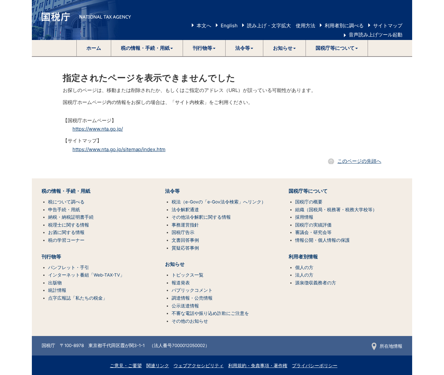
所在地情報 (391, 346)
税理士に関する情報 (68, 224)
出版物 (55, 282)
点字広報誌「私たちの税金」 (77, 298)
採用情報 (304, 217)
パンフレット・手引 (68, 267)
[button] (147, 48)
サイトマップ (387, 25)
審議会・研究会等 (313, 232)
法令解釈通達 (185, 209)
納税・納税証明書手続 (71, 217)
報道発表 (181, 282)
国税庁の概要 (308, 201)
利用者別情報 (303, 257)
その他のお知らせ (190, 321)
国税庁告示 (183, 232)
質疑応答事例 (185, 248)
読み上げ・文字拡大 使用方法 (281, 25)
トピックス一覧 (187, 275)
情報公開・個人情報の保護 (322, 240)
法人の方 (304, 275)
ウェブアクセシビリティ (199, 365)
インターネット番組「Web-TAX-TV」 (86, 275)
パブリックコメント (192, 290)
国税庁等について (308, 191)
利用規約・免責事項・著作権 (257, 365)
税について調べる (66, 201)
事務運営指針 (185, 224)
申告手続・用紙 (64, 209)
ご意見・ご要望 (126, 365)
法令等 (172, 191)
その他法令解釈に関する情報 (201, 217)
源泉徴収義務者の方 (315, 282)
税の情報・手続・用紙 (66, 191)
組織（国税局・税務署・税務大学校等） (336, 209)
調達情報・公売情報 (192, 298)
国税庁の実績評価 (313, 224)
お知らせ (175, 264)
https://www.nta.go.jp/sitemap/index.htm (118, 149)
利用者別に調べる (344, 25)
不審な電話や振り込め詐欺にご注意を (210, 313)
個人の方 (304, 267)
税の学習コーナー (66, 240)
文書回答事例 (185, 240)
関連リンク (157, 365)
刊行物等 (51, 257)
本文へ (204, 25)
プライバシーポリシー (314, 365)
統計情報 (57, 290)
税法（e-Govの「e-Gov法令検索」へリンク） (219, 201)
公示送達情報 (185, 305)
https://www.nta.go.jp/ (97, 129)
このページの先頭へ (359, 161)
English (229, 25)
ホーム (93, 48)
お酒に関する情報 (66, 232)
